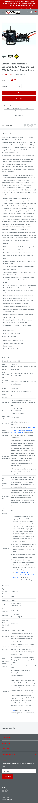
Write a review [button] (19, 111)
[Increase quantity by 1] (19, 86)
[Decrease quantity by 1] (10, 86)
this (13, 710)
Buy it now (19, 98)
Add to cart (19, 93)
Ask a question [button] (19, 115)
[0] (35, 12)
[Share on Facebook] (25, 125)
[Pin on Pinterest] (28, 125)
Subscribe (7, 776)
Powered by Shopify (7, 799)
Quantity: (4, 86)
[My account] (31, 12)
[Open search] (28, 12)
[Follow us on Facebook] (3, 791)
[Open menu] (3, 12)
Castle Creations (7, 74)
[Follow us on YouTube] (6, 791)
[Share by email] (35, 125)
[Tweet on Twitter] (31, 125)
